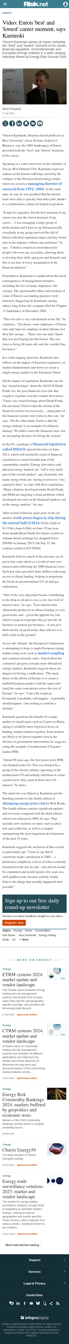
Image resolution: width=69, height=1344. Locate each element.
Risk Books (8, 935)
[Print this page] (40, 123)
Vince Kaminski (27, 935)
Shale (5, 939)
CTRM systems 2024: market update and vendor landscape (23, 1035)
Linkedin (18, 1303)
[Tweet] (5, 123)
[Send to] (33, 123)
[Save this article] (26, 123)
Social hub (51, 1303)
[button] (35, 86)
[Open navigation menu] (3, 4)
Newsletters (31, 1303)
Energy (7, 13)
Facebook (24, 1303)
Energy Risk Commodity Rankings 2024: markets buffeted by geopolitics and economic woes (23, 1104)
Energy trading (47, 935)
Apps (44, 1303)
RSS (58, 1303)
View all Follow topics (11, 1303)
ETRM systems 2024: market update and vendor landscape (22, 979)
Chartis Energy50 (19, 1149)
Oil (13, 939)
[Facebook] (12, 123)
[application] (34, 87)
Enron (28, 930)
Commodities (42, 930)
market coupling (51, 653)
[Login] (65, 4)
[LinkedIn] (19, 123)
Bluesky (38, 1303)
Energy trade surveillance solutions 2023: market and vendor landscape (22, 1188)
